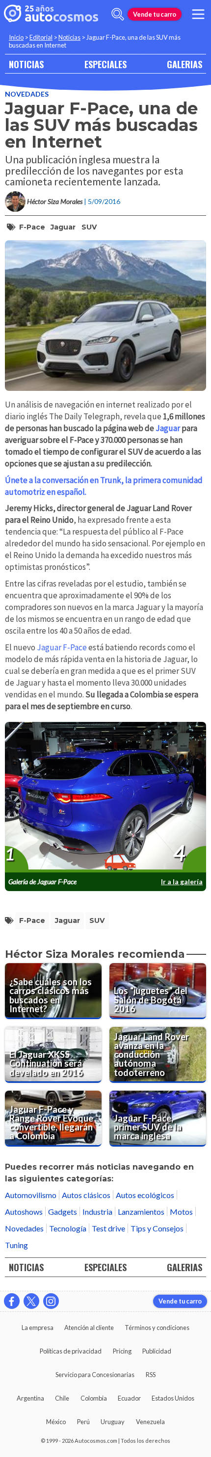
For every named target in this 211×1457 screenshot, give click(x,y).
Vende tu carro (154, 14)
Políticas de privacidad (71, 1351)
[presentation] (105, 797)
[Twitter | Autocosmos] (31, 1301)
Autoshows (24, 1211)
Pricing (122, 1351)
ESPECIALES (105, 64)
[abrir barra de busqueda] (118, 14)
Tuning (16, 1245)
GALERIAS (184, 64)
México (56, 1422)
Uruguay (113, 1422)
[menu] (198, 14)
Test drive (108, 1228)
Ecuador (129, 1398)
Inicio (16, 37)
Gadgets (62, 1211)
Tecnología (67, 1228)
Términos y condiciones (157, 1327)
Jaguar (63, 227)
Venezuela (150, 1422)
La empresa (37, 1327)
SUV (89, 227)
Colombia (93, 1398)
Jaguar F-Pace (62, 647)
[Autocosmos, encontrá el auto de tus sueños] (51, 14)
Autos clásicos (86, 1195)
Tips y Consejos (157, 1228)
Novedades (27, 94)
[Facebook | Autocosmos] (12, 1301)
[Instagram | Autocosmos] (51, 1301)
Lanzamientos (141, 1211)
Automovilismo (30, 1195)
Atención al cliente (89, 1327)
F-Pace (32, 227)
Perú (83, 1422)
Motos (181, 1211)
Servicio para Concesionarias (94, 1375)
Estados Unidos (173, 1398)
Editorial (41, 37)
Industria (97, 1211)
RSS (151, 1375)
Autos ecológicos (145, 1195)
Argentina (30, 1398)
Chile (62, 1398)
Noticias (69, 37)
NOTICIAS (26, 64)
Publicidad (156, 1351)
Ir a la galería (182, 881)
